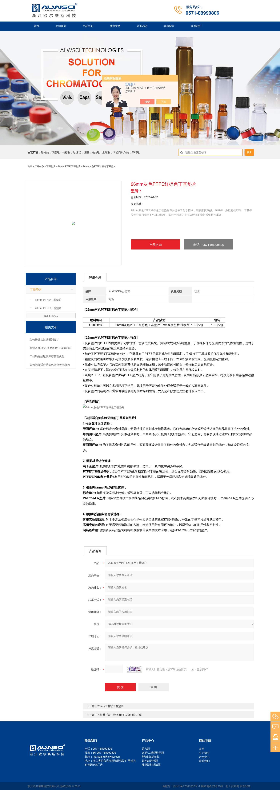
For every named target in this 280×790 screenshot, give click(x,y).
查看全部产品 (51, 315)
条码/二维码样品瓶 (153, 752)
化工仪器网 (232, 786)
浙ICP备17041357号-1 (186, 786)
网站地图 (206, 786)
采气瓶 (146, 748)
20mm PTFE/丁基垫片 (69, 166)
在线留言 (169, 26)
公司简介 (61, 26)
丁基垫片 (50, 166)
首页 (36, 26)
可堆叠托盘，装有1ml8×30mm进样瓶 (119, 714)
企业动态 (142, 26)
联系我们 (196, 26)
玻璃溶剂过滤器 (151, 764)
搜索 (249, 152)
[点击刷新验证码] (134, 669)
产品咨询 (156, 244)
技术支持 (115, 26)
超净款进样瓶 (150, 760)
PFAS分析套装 (150, 756)
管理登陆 (245, 786)
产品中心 (88, 26)
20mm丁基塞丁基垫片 (110, 706)
